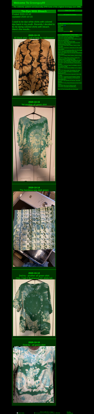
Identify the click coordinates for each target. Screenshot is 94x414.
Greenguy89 (37, 2)
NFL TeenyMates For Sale (72, 60)
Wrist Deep (60, 30)
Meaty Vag (60, 27)
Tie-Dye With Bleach (69, 37)
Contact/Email (70, 413)
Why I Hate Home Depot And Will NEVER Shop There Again (69, 43)
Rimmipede (60, 25)
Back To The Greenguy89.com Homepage (68, 89)
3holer (59, 26)
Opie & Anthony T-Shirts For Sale (72, 61)
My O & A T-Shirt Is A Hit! (70, 85)
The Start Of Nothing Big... (70, 86)
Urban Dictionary (75, 23)
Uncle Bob (60, 29)
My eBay (69, 412)
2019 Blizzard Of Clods (69, 41)
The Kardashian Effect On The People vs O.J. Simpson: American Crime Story (70, 51)
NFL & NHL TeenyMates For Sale (72, 70)
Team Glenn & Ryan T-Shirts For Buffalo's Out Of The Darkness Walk (69, 58)
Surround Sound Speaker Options (72, 76)
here (52, 411)
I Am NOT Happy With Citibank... (72, 36)
